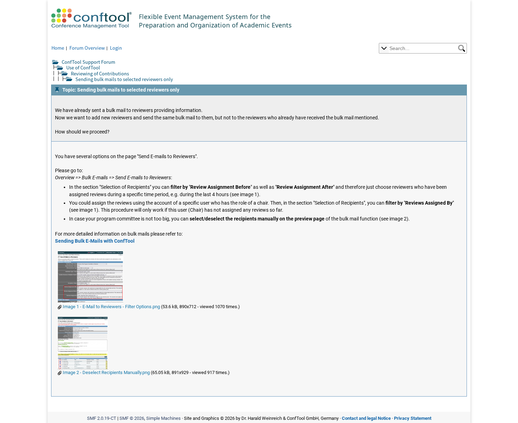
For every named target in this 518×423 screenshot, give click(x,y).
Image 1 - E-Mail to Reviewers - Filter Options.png (111, 306)
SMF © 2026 (131, 418)
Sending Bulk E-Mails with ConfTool (95, 241)
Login (116, 47)
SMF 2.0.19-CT (101, 418)
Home (57, 47)
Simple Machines (163, 418)
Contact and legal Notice (366, 418)
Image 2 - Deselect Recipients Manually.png (106, 372)
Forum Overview (87, 47)
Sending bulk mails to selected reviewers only (124, 79)
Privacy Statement (412, 418)
